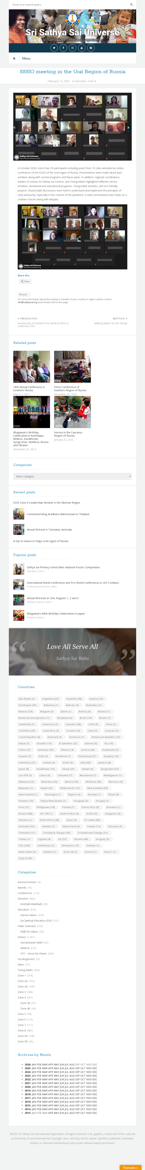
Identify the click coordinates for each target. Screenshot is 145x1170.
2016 (27, 1101)
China (111, 724)
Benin (66, 711)
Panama (26, 800)
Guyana (25, 756)
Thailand (27, 832)
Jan (34, 1064)
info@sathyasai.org (27, 302)
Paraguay (81, 800)
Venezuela (70, 845)
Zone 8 (92, 81)
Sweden (48, 826)
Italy (85, 762)
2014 (27, 1109)
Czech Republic (29, 737)
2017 (27, 1098)
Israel (68, 762)
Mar (45, 1064)
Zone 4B (25, 1008)
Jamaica (104, 762)
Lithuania (65, 775)
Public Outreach (27, 926)
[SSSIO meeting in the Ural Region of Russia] (72, 127)
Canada (73, 724)
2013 (27, 1113)
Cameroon (50, 724)
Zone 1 (41, 571)
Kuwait (87, 768)
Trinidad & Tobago (56, 832)
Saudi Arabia (69, 813)
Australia (74, 698)
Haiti (43, 756)
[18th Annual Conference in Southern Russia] (40, 366)
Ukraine (81, 839)
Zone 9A (22, 1036)
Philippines (46, 807)
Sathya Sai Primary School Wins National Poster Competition (63, 567)
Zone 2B (70, 851)
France (24, 749)
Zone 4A (25, 1003)
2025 (27, 1068)
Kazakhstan (46, 768)
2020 (27, 1086)
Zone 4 (22, 997)
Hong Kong (87, 756)
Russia (23, 294)
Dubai (24, 743)
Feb (39, 1064)
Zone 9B (23, 1041)
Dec (94, 1068)
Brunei (105, 717)
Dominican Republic (106, 737)
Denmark (55, 737)
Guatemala (110, 749)
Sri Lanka (92, 820)
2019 (27, 1090)
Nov (89, 1068)
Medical (24, 948)
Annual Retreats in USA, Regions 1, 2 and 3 (53, 598)
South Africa (49, 820)
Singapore (113, 813)
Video (54, 586)
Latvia (45, 775)
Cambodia (26, 724)
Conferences (33, 586)
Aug (72, 1064)
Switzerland (71, 826)
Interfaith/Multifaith (31, 904)
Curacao (111, 730)
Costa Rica (51, 730)
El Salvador (68, 743)
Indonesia (27, 762)
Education (32, 571)
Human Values (28, 915)
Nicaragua (53, 794)
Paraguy (102, 800)
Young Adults (25, 970)
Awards (22, 887)
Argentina (50, 698)
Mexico (71, 781)
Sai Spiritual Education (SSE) (36, 920)
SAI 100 (46, 813)
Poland (68, 807)
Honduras (63, 756)
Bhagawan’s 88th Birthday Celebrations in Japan (56, 613)
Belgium (46, 711)
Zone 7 (110, 851)
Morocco (116, 781)
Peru (24, 807)
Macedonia (88, 775)
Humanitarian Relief (31, 942)
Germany (45, 749)
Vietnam (92, 845)
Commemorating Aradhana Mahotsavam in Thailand (58, 514)
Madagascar (113, 775)
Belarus (26, 711)
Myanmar (26, 788)
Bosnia (104, 711)
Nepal (47, 788)
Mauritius (49, 781)
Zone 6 (91, 851)
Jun (62, 1064)
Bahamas (51, 705)
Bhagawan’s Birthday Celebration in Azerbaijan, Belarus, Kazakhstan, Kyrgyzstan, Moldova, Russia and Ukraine (30, 439)
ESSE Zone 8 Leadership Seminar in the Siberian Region (46, 502)
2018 (27, 1094)
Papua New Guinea (53, 800)
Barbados (94, 705)
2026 (27, 1064)
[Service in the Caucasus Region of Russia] (80, 411)
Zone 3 (22, 992)
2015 (27, 1105)
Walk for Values (29, 931)
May (56, 1064)
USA (24, 845)
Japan (24, 768)
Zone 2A (22, 981)
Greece (88, 749)
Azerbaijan (27, 705)
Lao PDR (25, 775)
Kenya (68, 768)
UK (62, 839)
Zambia (50, 851)
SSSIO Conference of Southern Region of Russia (70, 388)
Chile (93, 724)
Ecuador (44, 743)
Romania (113, 807)
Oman (113, 794)
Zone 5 (40, 617)
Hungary (111, 756)
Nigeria (74, 794)
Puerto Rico (90, 807)
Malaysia (26, 781)
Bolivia (85, 711)
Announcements (27, 882)
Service (40, 602)
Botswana (64, 717)
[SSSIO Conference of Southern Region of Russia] (80, 366)
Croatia (73, 730)
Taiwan (93, 826)
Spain (72, 820)
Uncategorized (26, 959)
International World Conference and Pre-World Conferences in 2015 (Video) (73, 582)
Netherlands (70, 788)
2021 (27, 1083)
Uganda (44, 839)
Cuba (92, 730)
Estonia (91, 743)
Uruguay (102, 839)
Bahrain (72, 705)
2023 (27, 1075)
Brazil (86, 717)
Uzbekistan (45, 845)
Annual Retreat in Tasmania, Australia (49, 529)
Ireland (49, 762)
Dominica (76, 737)
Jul (67, 1064)
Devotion (80, 81)
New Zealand (97, 788)
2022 (27, 1079)
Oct (83, 1068)
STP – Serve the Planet (33, 953)
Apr (50, 1064)
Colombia (27, 730)
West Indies (27, 851)
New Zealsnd (28, 794)
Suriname (27, 826)
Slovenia (25, 820)
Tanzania (115, 826)
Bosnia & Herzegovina (34, 717)
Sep (77, 1068)
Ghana (67, 749)
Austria (96, 698)
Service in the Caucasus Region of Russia (68, 434)
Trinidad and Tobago (93, 832)
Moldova (93, 781)
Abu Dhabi (27, 698)
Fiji (109, 743)
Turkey (24, 839)
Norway (94, 794)
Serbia (91, 813)
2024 (27, 1072)
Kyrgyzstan (110, 768)
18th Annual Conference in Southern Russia (29, 388)
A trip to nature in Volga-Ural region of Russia (40, 541)
